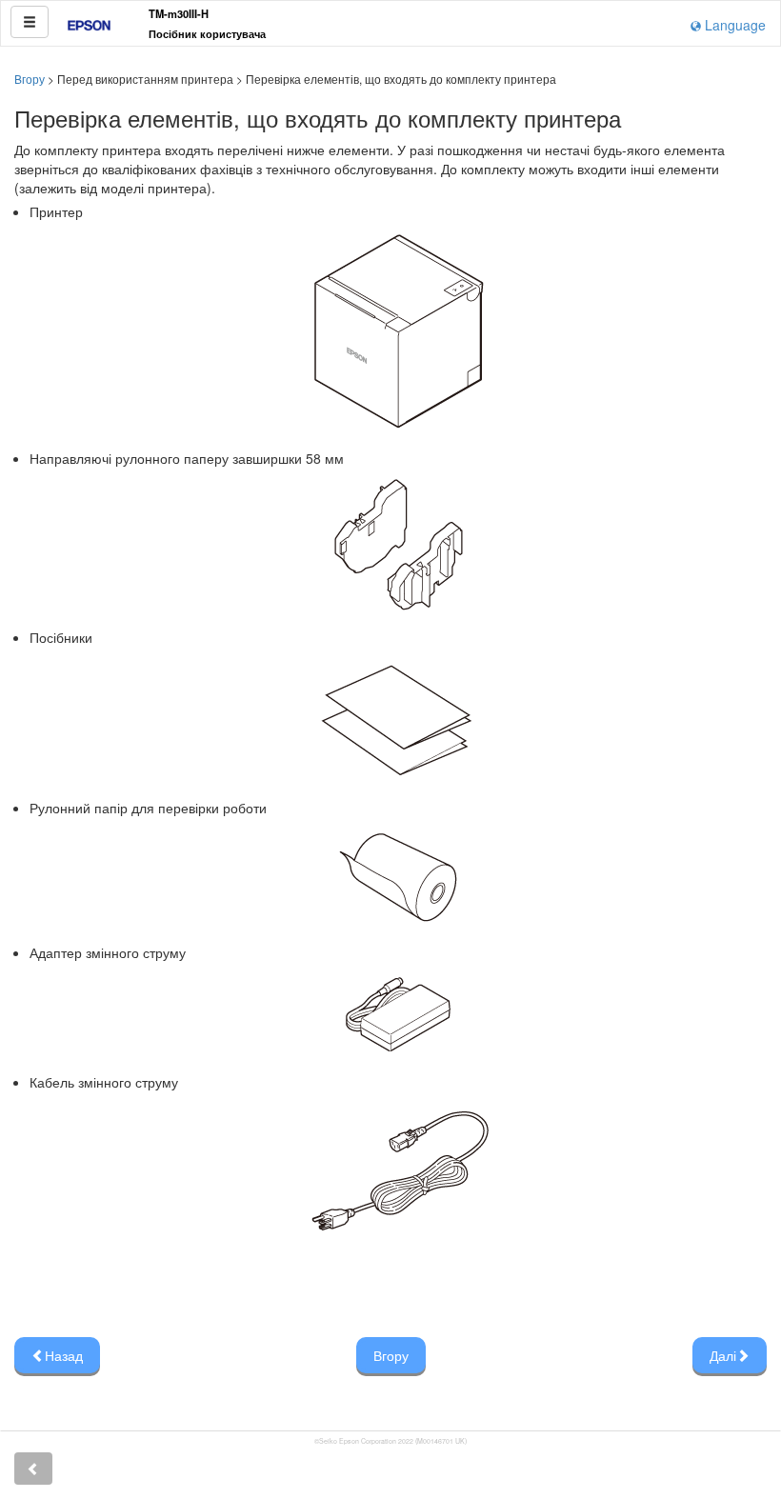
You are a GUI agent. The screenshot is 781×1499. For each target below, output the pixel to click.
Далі (723, 1355)
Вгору (29, 78)
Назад (64, 1355)
